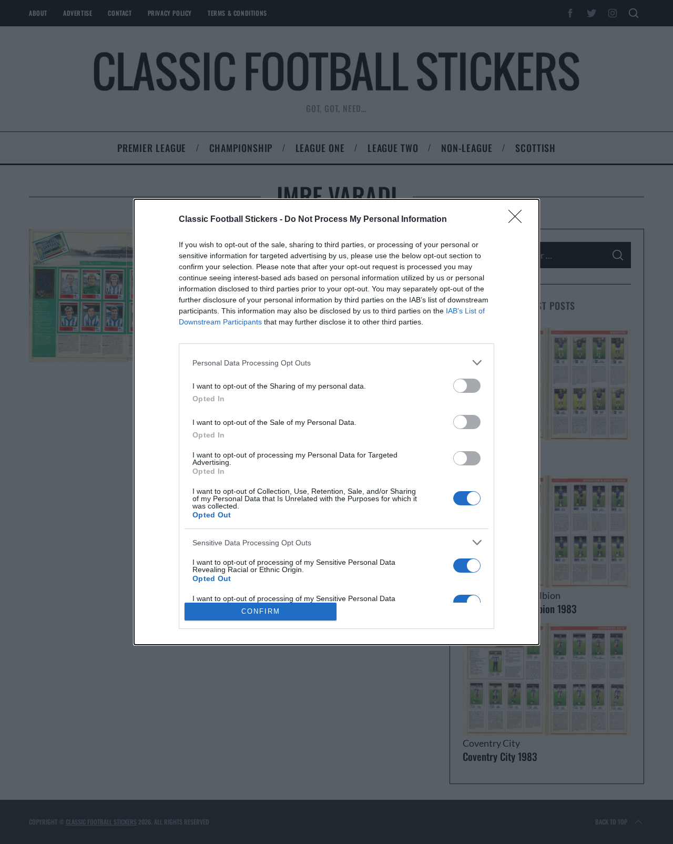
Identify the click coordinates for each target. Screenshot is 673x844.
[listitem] (336, 362)
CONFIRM (260, 611)
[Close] (518, 220)
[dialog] (336, 422)
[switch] (467, 386)
